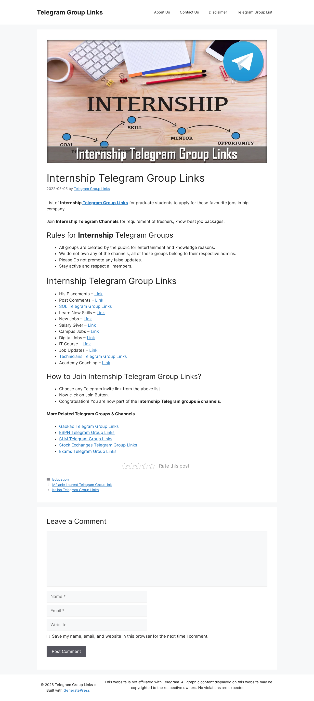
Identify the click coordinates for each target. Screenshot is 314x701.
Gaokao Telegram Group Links (89, 426)
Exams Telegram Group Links (88, 451)
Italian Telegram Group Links (75, 490)
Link (98, 293)
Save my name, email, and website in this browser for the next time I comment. (130, 636)
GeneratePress (77, 690)
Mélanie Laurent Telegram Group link (82, 485)
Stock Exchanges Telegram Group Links (98, 445)
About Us (162, 12)
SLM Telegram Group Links (85, 438)
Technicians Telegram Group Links (93, 356)
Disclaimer (218, 12)
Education (60, 479)
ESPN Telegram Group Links (87, 432)
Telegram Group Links (70, 12)
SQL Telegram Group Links (85, 306)
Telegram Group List (254, 12)
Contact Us (189, 12)
